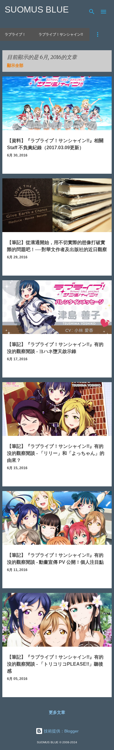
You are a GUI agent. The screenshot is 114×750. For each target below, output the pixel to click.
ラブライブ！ (15, 34)
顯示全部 (15, 65)
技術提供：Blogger (61, 731)
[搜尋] (91, 12)
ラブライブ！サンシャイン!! (61, 34)
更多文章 (57, 712)
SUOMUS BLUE (37, 9)
